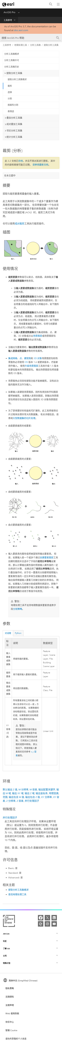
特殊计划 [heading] (6, 963)
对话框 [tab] (8, 633)
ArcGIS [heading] (6, 934)
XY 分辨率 (46, 797)
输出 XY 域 (17, 793)
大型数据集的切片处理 (24, 418)
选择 (10, 92)
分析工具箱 (35, 45)
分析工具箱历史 (11, 66)
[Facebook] (40, 917)
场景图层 (37, 335)
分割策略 (17, 609)
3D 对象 (38, 358)
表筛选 (11, 111)
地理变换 (54, 793)
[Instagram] (47, 924)
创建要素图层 (46, 557)
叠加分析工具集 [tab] (14, 117)
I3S (26, 362)
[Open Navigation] (58, 4)
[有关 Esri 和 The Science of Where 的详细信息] (9, 921)
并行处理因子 (32, 800)
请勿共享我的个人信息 (15, 1038)
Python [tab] (18, 633)
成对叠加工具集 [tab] (14, 124)
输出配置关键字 (46, 789)
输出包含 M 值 (16, 797)
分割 (10, 98)
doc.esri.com (21, 30)
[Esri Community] (40, 924)
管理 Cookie (11, 1030)
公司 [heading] (5, 956)
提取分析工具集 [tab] (14, 73)
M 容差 (33, 789)
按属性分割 (13, 105)
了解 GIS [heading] (6, 948)
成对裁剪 (19, 223)
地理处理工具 (20, 45)
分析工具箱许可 (11, 60)
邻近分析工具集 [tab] (14, 130)
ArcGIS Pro (9, 12)
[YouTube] (54, 924)
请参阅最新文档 (40, 164)
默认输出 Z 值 (10, 789)
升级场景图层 (31, 366)
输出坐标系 (42, 793)
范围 (5, 797)
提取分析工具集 (51, 45)
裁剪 (10, 86)
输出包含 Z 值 (32, 797)
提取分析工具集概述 (17, 79)
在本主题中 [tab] (9, 175)
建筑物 (27, 358)
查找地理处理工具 (17, 894)
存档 (20, 161)
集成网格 (12, 358)
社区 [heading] (5, 941)
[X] (47, 917)
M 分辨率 (23, 789)
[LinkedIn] (54, 917)
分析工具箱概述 (11, 54)
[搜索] (51, 4)
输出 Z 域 (29, 793)
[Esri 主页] (8, 4)
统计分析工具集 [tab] (14, 137)
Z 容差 (20, 800)
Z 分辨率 (10, 800)
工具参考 (8, 20)
